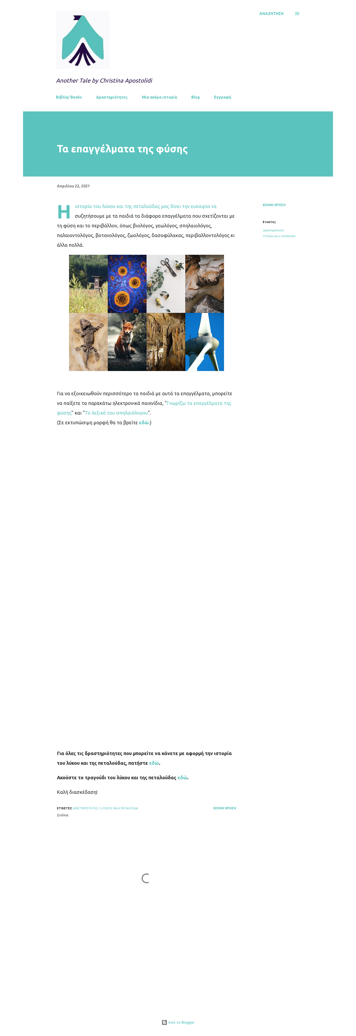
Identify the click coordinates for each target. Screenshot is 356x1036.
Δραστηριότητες (112, 97)
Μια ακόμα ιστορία (159, 97)
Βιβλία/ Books (69, 97)
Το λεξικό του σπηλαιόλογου (116, 413)
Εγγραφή (222, 97)
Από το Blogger (180, 1022)
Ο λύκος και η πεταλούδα (279, 236)
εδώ (182, 777)
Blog (195, 97)
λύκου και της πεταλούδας (131, 206)
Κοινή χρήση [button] (274, 205)
